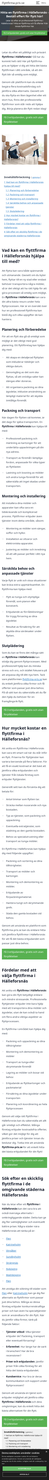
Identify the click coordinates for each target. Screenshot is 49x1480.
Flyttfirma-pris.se (13, 3)
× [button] (46, 1452)
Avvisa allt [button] (24, 1474)
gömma (36, 177)
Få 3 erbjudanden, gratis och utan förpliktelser (24, 33)
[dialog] (24, 1464)
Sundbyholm (13, 1256)
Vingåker (11, 1250)
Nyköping (11, 1268)
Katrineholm (13, 1244)
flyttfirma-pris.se (32, 679)
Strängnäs (12, 1262)
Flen (8, 1238)
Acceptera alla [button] (24, 1469)
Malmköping (13, 1275)
